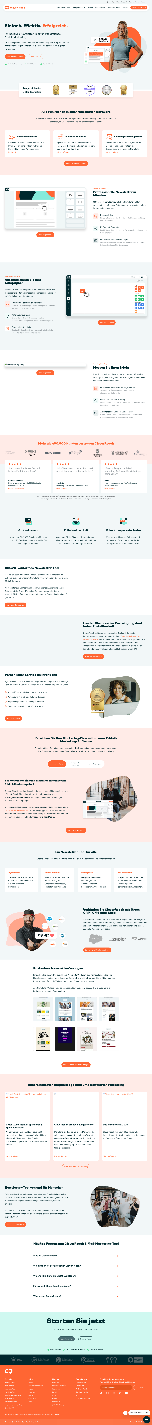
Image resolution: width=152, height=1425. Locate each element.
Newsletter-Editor (27, 136)
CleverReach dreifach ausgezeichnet (74, 1124)
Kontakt (54, 1392)
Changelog (32, 1398)
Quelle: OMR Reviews (16, 488)
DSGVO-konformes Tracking (112, 399)
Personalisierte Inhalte (21, 327)
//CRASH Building (58, 1405)
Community (32, 1392)
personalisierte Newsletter (16, 810)
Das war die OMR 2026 (115, 1124)
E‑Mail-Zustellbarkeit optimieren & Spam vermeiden (24, 1126)
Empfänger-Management (128, 136)
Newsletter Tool (10, 1389)
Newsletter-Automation (12, 276)
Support (124, 2)
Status (30, 1395)
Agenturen (14, 872)
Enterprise (87, 872)
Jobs (117, 2)
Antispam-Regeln (82, 1389)
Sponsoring (56, 1389)
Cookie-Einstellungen (83, 1398)
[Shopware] (126, 939)
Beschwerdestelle (82, 1392)
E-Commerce (125, 872)
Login (143, 2)
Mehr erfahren (14, 152)
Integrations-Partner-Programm (15, 1405)
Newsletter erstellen (99, 188)
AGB (77, 1395)
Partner (30, 1382)
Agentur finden (134, 2)
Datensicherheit (81, 1382)
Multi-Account (52, 872)
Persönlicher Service (59, 1386)
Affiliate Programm (11, 1402)
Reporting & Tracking (100, 364)
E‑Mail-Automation (75, 136)
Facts (30, 1402)
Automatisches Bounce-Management (116, 412)
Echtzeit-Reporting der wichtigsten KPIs (117, 387)
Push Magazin (9, 1398)
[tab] (76, 763)
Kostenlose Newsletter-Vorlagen (114, 239)
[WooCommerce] (104, 939)
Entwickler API (9, 1408)
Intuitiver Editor (106, 215)
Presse (54, 1398)
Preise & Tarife (9, 1382)
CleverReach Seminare (36, 1386)
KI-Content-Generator (110, 227)
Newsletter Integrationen (13, 1395)
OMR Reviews (61, 488)
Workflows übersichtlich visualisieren (28, 303)
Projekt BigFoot (10, 1392)
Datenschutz (80, 1386)
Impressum (56, 1402)
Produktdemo (9, 1386)
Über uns (55, 1382)
